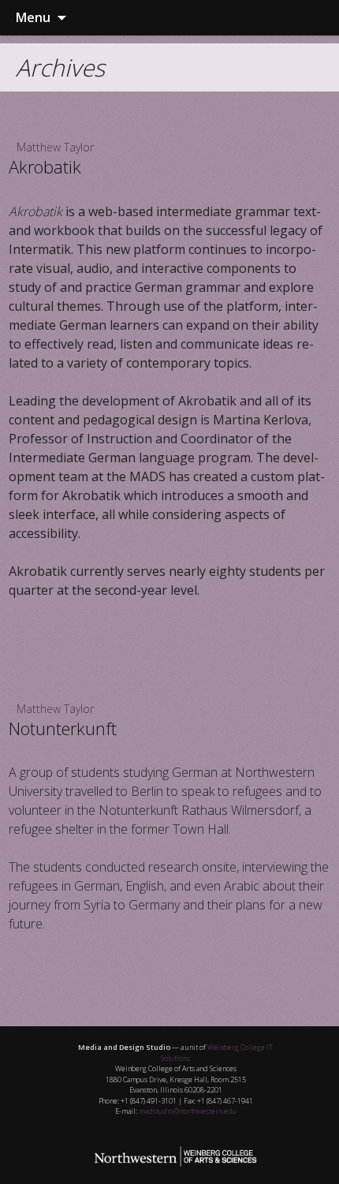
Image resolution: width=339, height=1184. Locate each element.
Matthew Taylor (55, 147)
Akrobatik (45, 166)
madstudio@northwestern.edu (188, 1111)
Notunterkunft (63, 728)
